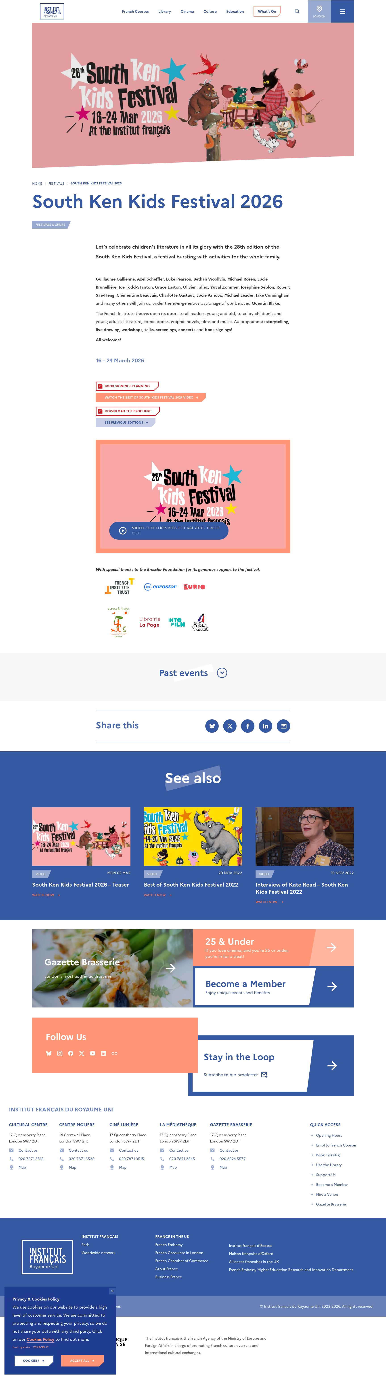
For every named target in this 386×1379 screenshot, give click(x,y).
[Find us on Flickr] (114, 1053)
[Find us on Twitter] (81, 1053)
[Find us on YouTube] (92, 1053)
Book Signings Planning (127, 386)
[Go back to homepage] (52, 11)
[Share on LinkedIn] (265, 726)
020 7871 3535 (81, 1159)
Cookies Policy (40, 1339)
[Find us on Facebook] (70, 1053)
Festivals (56, 183)
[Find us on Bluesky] (49, 1053)
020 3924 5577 (233, 1159)
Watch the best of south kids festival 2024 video (149, 397)
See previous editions (124, 422)
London (319, 17)
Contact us (28, 1150)
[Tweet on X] (230, 726)
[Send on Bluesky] (212, 726)
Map (22, 1167)
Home (37, 183)
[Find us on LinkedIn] (103, 1053)
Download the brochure (128, 411)
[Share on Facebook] (247, 726)
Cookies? (31, 1360)
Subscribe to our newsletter (231, 1075)
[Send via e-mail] (283, 726)
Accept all (79, 1360)
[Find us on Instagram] (60, 1053)
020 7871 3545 (182, 1159)
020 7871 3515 (31, 1159)
